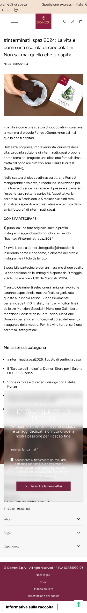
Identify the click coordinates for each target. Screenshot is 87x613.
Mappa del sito (43, 589)
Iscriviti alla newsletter (43, 486)
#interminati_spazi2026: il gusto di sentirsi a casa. (44, 359)
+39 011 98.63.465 (18, 508)
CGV (43, 581)
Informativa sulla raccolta (29, 607)
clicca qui (45, 471)
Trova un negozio (15, 10)
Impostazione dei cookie (43, 596)
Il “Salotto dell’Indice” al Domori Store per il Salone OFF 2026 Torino (44, 371)
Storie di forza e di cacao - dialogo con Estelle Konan (41, 384)
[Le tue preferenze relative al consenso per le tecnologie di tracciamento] (78, 604)
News (7, 64)
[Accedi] (73, 21)
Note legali (43, 574)
